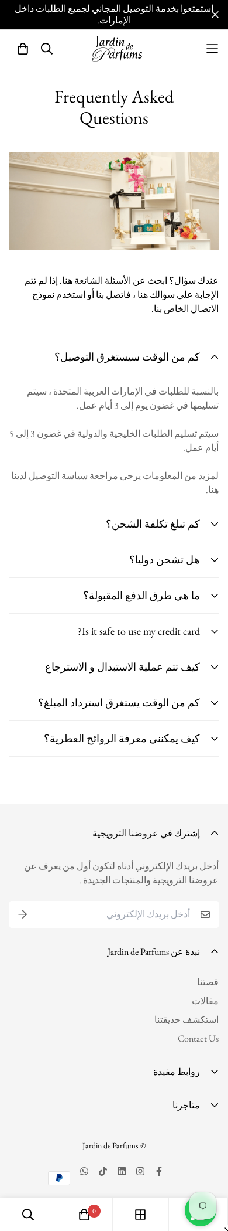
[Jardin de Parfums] (117, 48)
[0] (84, 1214)
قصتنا (208, 982)
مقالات (205, 1001)
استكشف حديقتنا (186, 1020)
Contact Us (198, 1038)
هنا (213, 490)
